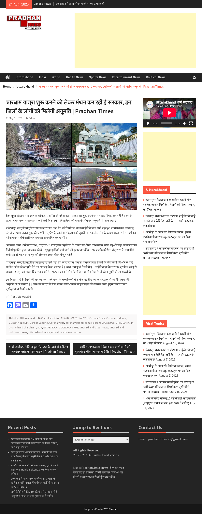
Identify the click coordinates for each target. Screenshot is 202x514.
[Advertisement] (135, 40)
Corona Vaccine (39, 322)
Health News (74, 77)
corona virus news (104, 322)
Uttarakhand (24, 77)
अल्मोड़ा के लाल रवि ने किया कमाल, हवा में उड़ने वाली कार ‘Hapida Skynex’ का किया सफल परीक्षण (167, 237)
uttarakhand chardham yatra (25, 327)
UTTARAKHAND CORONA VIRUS (60, 327)
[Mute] (185, 123)
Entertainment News (126, 77)
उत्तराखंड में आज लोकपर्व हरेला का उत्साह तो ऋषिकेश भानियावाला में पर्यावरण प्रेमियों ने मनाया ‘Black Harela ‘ (168, 253)
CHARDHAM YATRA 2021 (74, 318)
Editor (32, 118)
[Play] (148, 123)
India (42, 77)
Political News (155, 77)
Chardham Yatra (50, 318)
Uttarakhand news (39, 332)
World (56, 77)
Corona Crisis (97, 318)
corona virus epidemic (78, 322)
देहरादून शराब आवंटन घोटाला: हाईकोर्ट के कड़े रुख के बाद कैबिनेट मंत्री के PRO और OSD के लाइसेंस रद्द (169, 220)
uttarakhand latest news (94, 327)
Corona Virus (56, 322)
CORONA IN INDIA (18, 322)
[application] (169, 113)
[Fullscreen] (191, 123)
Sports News (97, 77)
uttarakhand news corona (66, 332)
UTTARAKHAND (124, 322)
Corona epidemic (116, 318)
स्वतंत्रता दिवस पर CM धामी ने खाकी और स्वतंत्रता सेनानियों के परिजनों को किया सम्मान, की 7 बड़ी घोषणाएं (169, 204)
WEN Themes (110, 509)
